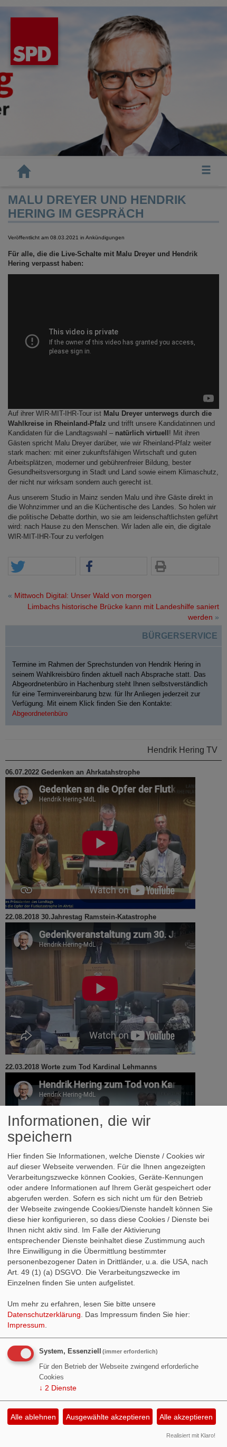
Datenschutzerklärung (44, 1314)
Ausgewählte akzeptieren (108, 1417)
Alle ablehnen (33, 1417)
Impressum (26, 1325)
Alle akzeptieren (186, 1417)
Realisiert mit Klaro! (190, 1435)
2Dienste (58, 1388)
